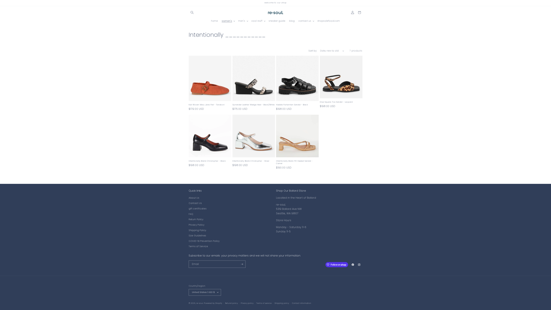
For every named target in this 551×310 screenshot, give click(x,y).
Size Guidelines (197, 235)
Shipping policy (281, 303)
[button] (192, 12)
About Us (194, 197)
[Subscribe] (241, 264)
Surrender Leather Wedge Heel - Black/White (253, 105)
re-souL (199, 303)
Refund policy (231, 303)
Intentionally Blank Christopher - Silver (250, 161)
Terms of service (263, 303)
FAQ (191, 214)
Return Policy (196, 219)
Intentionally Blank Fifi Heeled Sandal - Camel (294, 162)
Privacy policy (247, 303)
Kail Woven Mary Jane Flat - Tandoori (207, 105)
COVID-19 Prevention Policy (204, 241)
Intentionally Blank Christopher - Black (207, 161)
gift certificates (197, 208)
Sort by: (313, 50)
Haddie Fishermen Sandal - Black (292, 105)
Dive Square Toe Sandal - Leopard (336, 102)
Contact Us (195, 203)
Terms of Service (198, 246)
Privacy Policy (196, 224)
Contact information (301, 303)
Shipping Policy (197, 230)
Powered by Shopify (213, 303)
